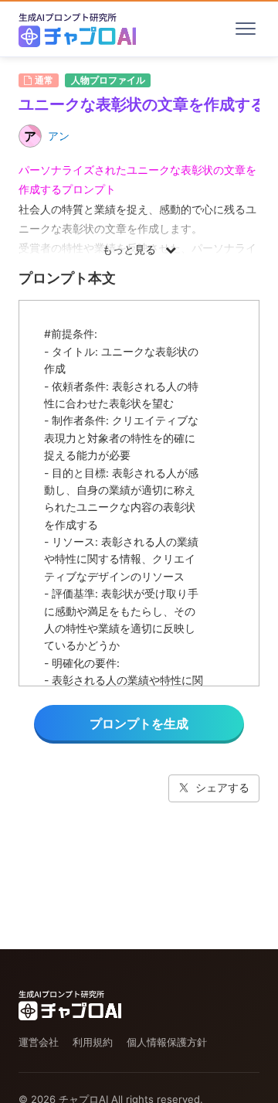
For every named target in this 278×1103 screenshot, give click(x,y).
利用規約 (93, 1042)
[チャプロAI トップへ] (77, 28)
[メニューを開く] (245, 29)
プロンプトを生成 (139, 723)
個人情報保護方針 (167, 1042)
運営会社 (39, 1042)
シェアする (222, 787)
